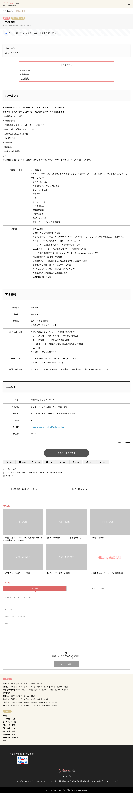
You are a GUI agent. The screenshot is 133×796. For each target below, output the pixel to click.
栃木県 (33, 705)
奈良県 (47, 702)
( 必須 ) (9, 609)
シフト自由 (10, 473)
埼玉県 (19, 705)
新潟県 (39, 687)
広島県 (33, 684)
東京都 (6, 18)
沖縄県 (37, 690)
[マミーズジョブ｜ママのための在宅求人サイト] (11, 4)
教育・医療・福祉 (9, 731)
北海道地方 (6, 693)
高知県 (33, 696)
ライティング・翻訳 (10, 722)
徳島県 (13, 696)
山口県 (13, 684)
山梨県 (19, 687)
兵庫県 (26, 702)
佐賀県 (17, 690)
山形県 (19, 699)
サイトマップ (113, 781)
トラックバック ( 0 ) (98, 588)
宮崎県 (31, 690)
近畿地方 (6, 702)
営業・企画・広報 (9, 725)
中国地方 (6, 684)
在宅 (48, 473)
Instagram (63, 776)
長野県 (59, 687)
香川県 (26, 696)
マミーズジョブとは (22, 781)
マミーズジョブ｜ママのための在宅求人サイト (60, 790)
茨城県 (54, 705)
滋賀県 (54, 702)
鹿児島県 (65, 690)
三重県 (13, 702)
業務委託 (59, 473)
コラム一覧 (53, 781)
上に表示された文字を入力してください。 (66, 656)
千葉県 (13, 705)
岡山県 (19, 684)
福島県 (33, 699)
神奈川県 (40, 705)
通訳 (4, 741)
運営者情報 (62, 781)
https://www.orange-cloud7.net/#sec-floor (48, 427)
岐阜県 (26, 687)
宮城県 (13, 699)
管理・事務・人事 (18, 18)
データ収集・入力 (9, 719)
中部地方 (6, 687)
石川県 (46, 687)
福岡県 (51, 690)
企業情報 (24, 78)
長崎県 (57, 690)
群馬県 (47, 705)
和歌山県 (34, 702)
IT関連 (5, 716)
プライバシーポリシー (39, 781)
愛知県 (33, 687)
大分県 (24, 690)
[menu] (129, 4)
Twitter (66, 776)
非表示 (69, 65)
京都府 (19, 702)
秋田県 (39, 699)
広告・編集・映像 (9, 728)
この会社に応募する (66, 453)
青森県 (46, 699)
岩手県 (26, 699)
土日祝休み (42, 473)
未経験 (52, 473)
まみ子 (13, 469)
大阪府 (41, 702)
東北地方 (6, 699)
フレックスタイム (21, 473)
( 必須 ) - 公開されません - (16, 616)
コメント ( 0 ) (34, 588)
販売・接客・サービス (10, 738)
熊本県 (44, 690)
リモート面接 (32, 473)
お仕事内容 (25, 71)
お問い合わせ (102, 781)
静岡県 (66, 687)
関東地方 (6, 705)
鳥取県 (39, 684)
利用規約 (71, 781)
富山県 (13, 687)
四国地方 (6, 696)
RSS (70, 776)
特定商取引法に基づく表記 (86, 781)
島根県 (26, 684)
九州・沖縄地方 (8, 690)
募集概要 (24, 74)
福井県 (53, 687)
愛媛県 (19, 696)
